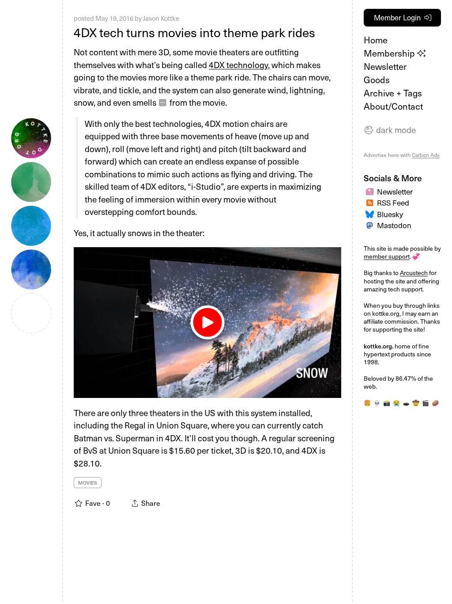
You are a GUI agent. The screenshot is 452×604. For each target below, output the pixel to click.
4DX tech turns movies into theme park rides (194, 32)
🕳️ (406, 403)
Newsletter (385, 66)
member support (387, 256)
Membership (390, 53)
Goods (377, 79)
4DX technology (238, 64)
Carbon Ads (426, 154)
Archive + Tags (393, 93)
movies (87, 482)
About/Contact (393, 106)
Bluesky (390, 214)
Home (376, 40)
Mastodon (394, 225)
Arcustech (414, 272)
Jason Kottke (161, 18)
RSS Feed (393, 202)
